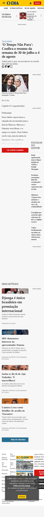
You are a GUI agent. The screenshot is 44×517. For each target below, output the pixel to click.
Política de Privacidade (21, 486)
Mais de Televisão (18, 440)
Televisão (7, 41)
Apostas (13, 459)
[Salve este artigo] (11, 67)
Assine (37, 3)
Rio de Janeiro (30, 8)
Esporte (4, 473)
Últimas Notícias (16, 8)
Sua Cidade (12, 455)
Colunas (5, 477)
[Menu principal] (4, 3)
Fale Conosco (31, 500)
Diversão (5, 470)
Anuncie (39, 499)
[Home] (13, 4)
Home (6, 8)
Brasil (4, 484)
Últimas (6, 15)
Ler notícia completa (15, 150)
